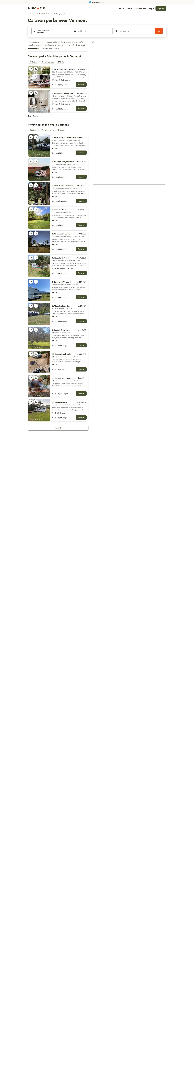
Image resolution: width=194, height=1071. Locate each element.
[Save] (31, 69)
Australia (38, 14)
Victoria (44, 14)
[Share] (36, 69)
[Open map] (129, 113)
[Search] (159, 31)
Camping (59, 14)
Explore (30, 14)
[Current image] (36, 86)
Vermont (52, 14)
